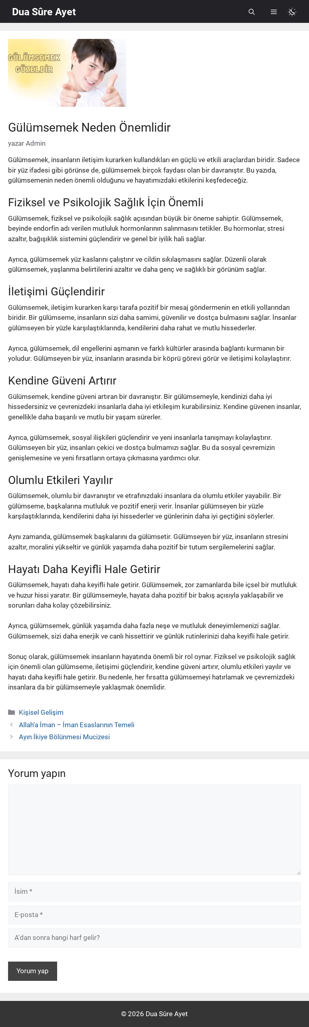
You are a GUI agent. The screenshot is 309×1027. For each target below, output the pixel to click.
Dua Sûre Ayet (44, 12)
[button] (252, 12)
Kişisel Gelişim (41, 712)
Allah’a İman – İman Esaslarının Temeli (76, 725)
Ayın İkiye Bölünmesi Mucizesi (64, 737)
